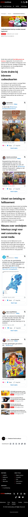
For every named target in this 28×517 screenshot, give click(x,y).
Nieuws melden (14, 503)
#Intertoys (13, 107)
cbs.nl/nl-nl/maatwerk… (10, 269)
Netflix (17, 6)
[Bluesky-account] (23, 497)
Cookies (20, 502)
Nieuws (3, 34)
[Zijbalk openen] (1, 6)
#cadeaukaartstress (9, 109)
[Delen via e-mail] (25, 444)
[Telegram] (19, 444)
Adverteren (3, 502)
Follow (15, 104)
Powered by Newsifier (14, 512)
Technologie (24, 6)
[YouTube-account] (19, 497)
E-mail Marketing (7, 6)
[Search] (22, 2)
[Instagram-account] (21, 494)
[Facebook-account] (18, 494)
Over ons (8, 503)
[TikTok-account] (16, 497)
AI (13, 6)
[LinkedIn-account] (24, 494)
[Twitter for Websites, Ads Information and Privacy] (25, 142)
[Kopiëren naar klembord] (22, 444)
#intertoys (13, 267)
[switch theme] (24, 2)
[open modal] (26, 2)
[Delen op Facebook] (13, 444)
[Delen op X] (16, 444)
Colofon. (26, 502)
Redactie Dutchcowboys (7, 36)
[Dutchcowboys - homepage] (6, 2)
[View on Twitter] (25, 103)
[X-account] (14, 494)
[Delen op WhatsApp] (10, 444)
